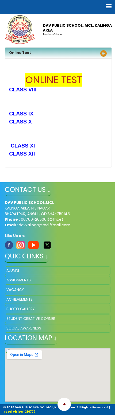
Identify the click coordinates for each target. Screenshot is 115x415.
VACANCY (15, 289)
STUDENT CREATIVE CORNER (30, 318)
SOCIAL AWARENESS (23, 328)
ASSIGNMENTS (18, 280)
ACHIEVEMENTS (19, 299)
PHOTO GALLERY (20, 309)
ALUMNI (12, 270)
